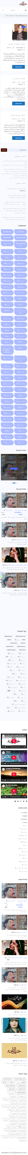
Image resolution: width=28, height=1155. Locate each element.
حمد (20, 324)
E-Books (21, 231)
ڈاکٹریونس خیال (20, 707)
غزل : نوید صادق (18, 115)
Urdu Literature (21, 646)
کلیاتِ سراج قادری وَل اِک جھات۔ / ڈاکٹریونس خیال (15, 166)
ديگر (20, 342)
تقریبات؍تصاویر (21, 311)
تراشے (20, 304)
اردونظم (11, 660)
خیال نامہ (20, 336)
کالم (20, 407)
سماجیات (7, 372)
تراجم (7, 298)
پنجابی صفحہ (7, 292)
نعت (21, 436)
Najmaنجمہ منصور (20, 639)
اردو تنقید (21, 656)
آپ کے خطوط (7, 251)
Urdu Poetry (9, 646)
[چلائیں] (25, 747)
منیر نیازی (20, 425)
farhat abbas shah (20, 636)
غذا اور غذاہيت (7, 389)
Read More (18, 67)
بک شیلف (21, 287)
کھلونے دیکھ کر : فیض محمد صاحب (17, 189)
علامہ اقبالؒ (11, 690)
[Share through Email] (1, 579)
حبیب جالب (7, 318)
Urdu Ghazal (13, 643)
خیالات (14, 673)
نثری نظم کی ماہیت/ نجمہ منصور (18, 178)
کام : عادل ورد (18, 78)
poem (9, 639)
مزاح (23, 700)
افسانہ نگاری (11, 663)
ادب (7, 257)
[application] (14, 741)
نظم (7, 431)
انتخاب (20, 269)
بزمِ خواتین (7, 281)
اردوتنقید (11, 653)
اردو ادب (22, 653)
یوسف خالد (21, 711)
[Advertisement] (14, 613)
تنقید (7, 310)
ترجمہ (12, 670)
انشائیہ (7, 269)
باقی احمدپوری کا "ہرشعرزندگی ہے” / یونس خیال (15, 162)
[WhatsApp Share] (1, 576)
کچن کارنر (7, 407)
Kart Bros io (23, 191)
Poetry (7, 237)
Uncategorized (20, 244)
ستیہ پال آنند (20, 680)
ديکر (7, 336)
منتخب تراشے (7, 419)
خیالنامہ (11, 677)
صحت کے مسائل (21, 383)
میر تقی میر (7, 425)
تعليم (7, 304)
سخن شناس (9, 680)
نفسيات (7, 436)
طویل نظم (22, 690)
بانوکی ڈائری (7, 275)
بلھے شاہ (7, 287)
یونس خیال (11, 711)
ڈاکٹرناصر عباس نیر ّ (18, 704)
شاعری (20, 377)
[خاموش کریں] (5, 747)
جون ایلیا (20, 318)
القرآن (10, 666)
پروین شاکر (20, 292)
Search (4, 150)
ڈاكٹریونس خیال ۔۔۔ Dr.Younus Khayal (7, 350)
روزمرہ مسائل (21, 366)
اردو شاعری (10, 656)
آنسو (21, 251)
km (22, 82)
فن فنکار (7, 395)
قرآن (7, 401)
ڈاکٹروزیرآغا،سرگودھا (20, 359)
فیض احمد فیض (21, 401)
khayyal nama (8, 636)
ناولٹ (21, 431)
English (7, 231)
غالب (21, 389)
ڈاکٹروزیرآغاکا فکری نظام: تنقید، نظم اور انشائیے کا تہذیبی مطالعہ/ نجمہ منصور (14, 170)
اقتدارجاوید (21, 666)
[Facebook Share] (1, 573)
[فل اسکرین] (3, 747)
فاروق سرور (21, 697)
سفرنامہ (7, 366)
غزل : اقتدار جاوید (16, 44)
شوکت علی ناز (12, 687)
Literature (20, 237)
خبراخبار (21, 330)
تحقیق (20, 298)
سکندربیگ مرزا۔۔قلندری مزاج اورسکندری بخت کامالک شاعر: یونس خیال (14, 175)
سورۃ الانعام (11, 683)
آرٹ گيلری (7, 243)
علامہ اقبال (7, 383)
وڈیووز (21, 442)
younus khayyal (19, 47)
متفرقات (7, 413)
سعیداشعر (22, 683)
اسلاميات (21, 263)
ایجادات (21, 275)
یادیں (7, 442)
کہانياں (21, 413)
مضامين (20, 419)
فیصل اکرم (10, 697)
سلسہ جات (20, 372)
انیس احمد (21, 670)
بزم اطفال (20, 281)
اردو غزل (22, 660)
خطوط (7, 330)
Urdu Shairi (22, 649)
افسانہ (7, 263)
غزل (20, 395)
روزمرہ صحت (7, 358)
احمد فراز (21, 257)
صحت (7, 377)
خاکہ (7, 324)
